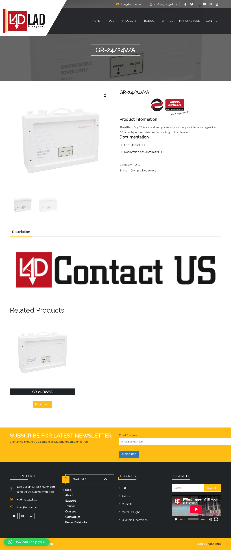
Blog (68, 489)
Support (70, 500)
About (69, 495)
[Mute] (210, 519)
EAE (124, 488)
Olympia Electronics (143, 170)
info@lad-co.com (132, 4)
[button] (105, 96)
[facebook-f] (186, 4)
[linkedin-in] (198, 4)
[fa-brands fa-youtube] (205, 4)
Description (21, 232)
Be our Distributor (76, 522)
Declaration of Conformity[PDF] (144, 152)
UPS (137, 164)
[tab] (21, 231)
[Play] (176, 519)
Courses (70, 511)
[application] (196, 509)
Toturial (70, 506)
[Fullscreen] (216, 519)
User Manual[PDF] (135, 145)
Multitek (127, 504)
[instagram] (217, 4)
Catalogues (72, 517)
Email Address (128, 435)
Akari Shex (214, 543)
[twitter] (192, 4)
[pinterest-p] (211, 4)
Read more (42, 404)
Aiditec (126, 496)
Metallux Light (131, 512)
